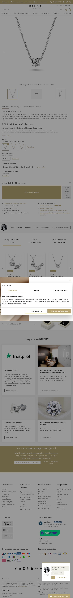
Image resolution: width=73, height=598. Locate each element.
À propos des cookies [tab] (60, 290)
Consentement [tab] (12, 290)
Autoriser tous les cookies (59, 311)
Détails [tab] (36, 290)
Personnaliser (35, 311)
